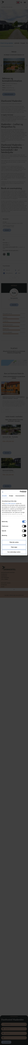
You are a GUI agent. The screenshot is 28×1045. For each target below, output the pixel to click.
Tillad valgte (14, 547)
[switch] (24, 526)
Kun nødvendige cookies (14, 552)
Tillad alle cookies (14, 542)
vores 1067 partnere (10, 503)
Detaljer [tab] (11, 495)
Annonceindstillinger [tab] (21, 495)
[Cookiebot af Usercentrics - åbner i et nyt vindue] (20, 492)
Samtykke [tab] (4, 495)
